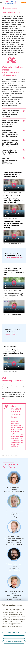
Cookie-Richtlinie (17, 626)
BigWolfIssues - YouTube (14, 257)
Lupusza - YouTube (10, 334)
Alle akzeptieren (14, 632)
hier (9, 389)
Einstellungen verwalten (14, 641)
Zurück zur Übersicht (11, 8)
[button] (11, 113)
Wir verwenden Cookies (12, 605)
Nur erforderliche (14, 637)
